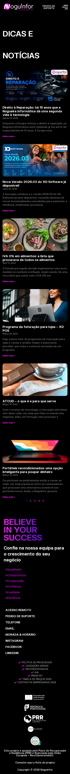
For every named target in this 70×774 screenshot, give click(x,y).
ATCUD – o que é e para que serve (29, 401)
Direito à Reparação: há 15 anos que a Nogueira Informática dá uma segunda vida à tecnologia (32, 111)
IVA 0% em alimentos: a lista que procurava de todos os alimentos (29, 258)
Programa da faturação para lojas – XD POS (33, 328)
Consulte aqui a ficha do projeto (35, 762)
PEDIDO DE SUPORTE (48, 7)
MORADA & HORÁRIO (20, 634)
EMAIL (9, 628)
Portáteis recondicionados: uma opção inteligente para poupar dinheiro (33, 470)
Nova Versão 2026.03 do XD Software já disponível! (34, 183)
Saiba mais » (9, 136)
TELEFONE (12, 622)
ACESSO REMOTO (18, 610)
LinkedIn (12, 653)
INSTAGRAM (14, 640)
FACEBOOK (13, 646)
